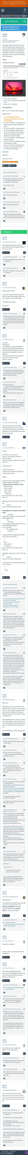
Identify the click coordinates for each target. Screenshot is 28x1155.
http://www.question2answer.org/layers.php (14, 828)
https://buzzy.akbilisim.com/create (11, 1125)
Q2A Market (10, 1152)
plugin (4, 161)
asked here (5, 905)
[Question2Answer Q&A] (14, 15)
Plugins (13, 40)
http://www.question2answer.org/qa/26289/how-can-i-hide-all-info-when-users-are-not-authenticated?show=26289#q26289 (14, 790)
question (12, 161)
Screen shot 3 (7, 104)
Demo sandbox (12, 1151)
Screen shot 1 (7, 98)
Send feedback (5, 1151)
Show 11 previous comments (10, 584)
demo (11, 3)
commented (5, 176)
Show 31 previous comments (10, 172)
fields (8, 161)
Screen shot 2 (7, 100)
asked (3, 40)
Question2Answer (10, 1153)
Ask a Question (11, 21)
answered (4, 241)
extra (16, 161)
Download (5, 152)
